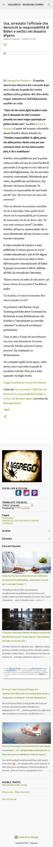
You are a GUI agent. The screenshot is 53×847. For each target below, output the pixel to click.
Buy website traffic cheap (14, 785)
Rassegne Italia (12, 403)
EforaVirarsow (9, 799)
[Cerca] (49, 4)
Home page (8, 518)
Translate (25, 508)
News (7, 410)
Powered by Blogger (28, 837)
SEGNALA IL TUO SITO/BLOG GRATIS (20, 520)
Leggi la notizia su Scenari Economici (24, 382)
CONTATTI (7, 523)
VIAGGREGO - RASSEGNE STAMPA (26, 4)
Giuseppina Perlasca (18, 80)
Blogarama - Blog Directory (16, 792)
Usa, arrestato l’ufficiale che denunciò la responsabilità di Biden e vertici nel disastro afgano (25, 394)
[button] (5, 45)
